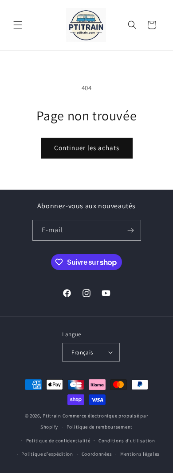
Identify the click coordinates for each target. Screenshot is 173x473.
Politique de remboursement (100, 427)
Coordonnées (97, 454)
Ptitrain (52, 416)
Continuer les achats (86, 147)
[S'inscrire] (131, 230)
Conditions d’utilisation (126, 440)
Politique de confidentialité (58, 440)
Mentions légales (140, 454)
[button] (18, 25)
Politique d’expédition (47, 454)
